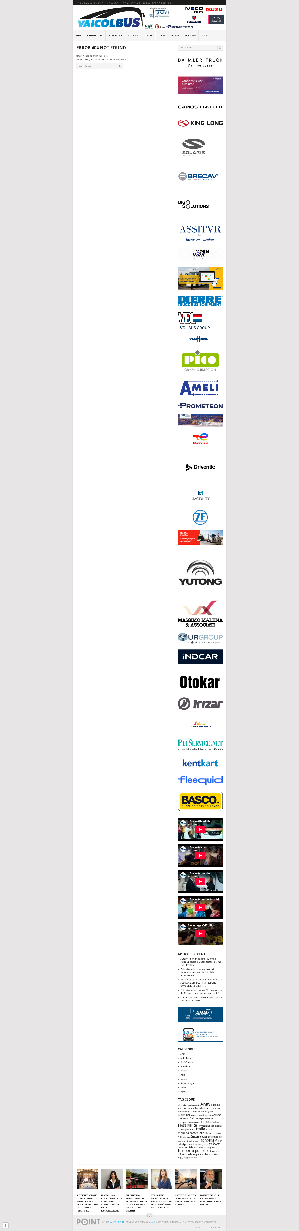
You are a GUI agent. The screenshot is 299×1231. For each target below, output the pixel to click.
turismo (216, 1154)
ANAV (152, 1222)
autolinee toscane (186, 1108)
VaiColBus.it (117, 1222)
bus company (193, 1111)
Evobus (215, 1122)
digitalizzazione (206, 1118)
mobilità (209, 1130)
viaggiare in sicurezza (192, 1158)
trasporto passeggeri (204, 1147)
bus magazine (207, 1112)
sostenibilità (215, 1136)
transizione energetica (197, 1144)
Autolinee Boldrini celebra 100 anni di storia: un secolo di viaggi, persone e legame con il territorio (201, 962)
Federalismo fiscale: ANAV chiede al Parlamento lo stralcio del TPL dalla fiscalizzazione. (197, 972)
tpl (184, 1144)
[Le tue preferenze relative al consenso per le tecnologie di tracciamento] (5, 1226)
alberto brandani (185, 1105)
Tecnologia (208, 1140)
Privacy (198, 1227)
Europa (148, 35)
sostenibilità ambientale (188, 1141)
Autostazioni (95, 35)
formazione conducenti (210, 1125)
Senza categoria (188, 1083)
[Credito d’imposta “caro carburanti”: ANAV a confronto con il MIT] (186, 1180)
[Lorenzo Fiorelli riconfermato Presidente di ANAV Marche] (211, 1180)
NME (212, 1133)
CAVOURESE (215, 1115)
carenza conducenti (200, 1115)
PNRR (180, 1137)
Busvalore (133, 35)
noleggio (217, 1133)
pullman (187, 1137)
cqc (188, 1119)
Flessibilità (187, 1125)
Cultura (194, 1118)
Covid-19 (182, 1118)
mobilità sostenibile (191, 1133)
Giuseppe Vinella (186, 1129)
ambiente (196, 1105)
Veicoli (206, 35)
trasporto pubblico (193, 1150)
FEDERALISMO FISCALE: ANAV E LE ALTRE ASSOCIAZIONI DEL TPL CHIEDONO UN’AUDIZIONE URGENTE (201, 982)
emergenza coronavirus (189, 1122)
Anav (78, 35)
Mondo (175, 35)
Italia (161, 35)
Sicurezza (190, 35)
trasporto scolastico (201, 1154)
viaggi (180, 1158)
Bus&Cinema (115, 35)
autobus (216, 1104)
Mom (207, 1133)
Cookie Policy (214, 1227)
